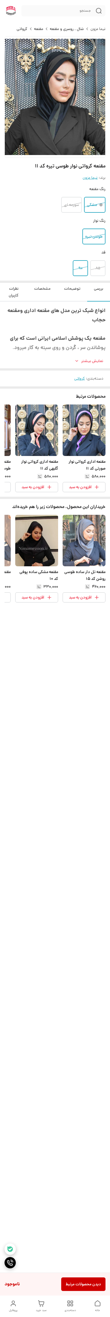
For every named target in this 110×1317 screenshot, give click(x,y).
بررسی (98, 288)
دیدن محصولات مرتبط (83, 1284)
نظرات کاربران (14, 292)
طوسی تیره (94, 236)
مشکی (92, 205)
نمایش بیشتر (92, 361)
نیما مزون (98, 29)
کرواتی (22, 29)
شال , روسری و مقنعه (67, 29)
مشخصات (42, 288)
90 (80, 268)
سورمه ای (71, 205)
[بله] (10, 1249)
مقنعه (38, 29)
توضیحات (72, 288)
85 (98, 268)
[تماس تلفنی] (10, 1262)
